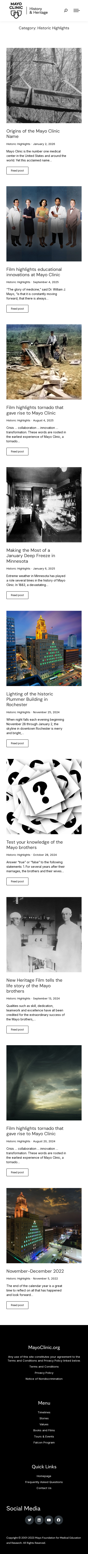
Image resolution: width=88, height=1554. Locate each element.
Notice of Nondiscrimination (44, 1378)
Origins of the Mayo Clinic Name (33, 133)
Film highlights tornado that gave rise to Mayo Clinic (34, 410)
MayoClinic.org (44, 1347)
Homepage (44, 1476)
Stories (44, 1418)
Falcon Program (44, 1442)
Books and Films (44, 1430)
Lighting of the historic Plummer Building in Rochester (29, 699)
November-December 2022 (35, 1271)
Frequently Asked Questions (44, 1482)
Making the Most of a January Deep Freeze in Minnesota (30, 555)
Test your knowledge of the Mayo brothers (34, 844)
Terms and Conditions (44, 1366)
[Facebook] (58, 1520)
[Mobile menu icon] (77, 10)
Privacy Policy (44, 1372)
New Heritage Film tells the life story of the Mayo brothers (34, 985)
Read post (17, 170)
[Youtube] (48, 1520)
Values (44, 1424)
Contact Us (44, 1488)
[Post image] (44, 85)
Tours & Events (44, 1436)
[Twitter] (29, 1520)
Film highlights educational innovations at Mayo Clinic (34, 272)
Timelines (44, 1412)
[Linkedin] (39, 1520)
